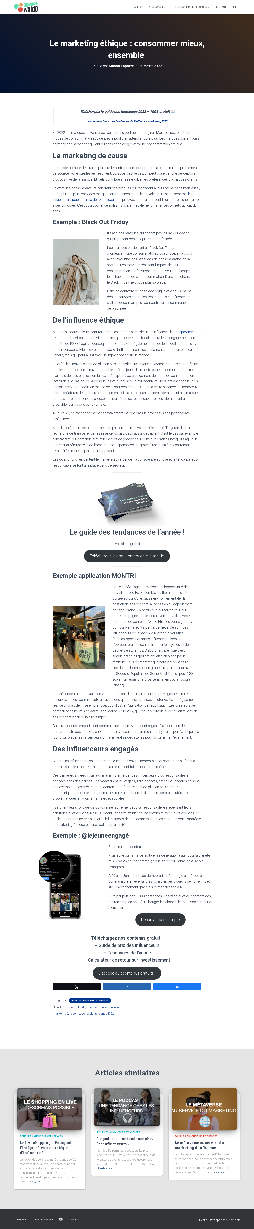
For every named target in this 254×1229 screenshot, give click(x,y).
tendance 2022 (104, 1013)
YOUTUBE (60, 1219)
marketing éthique (65, 1013)
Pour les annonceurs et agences (90, 1000)
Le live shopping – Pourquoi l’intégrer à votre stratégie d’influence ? (45, 1147)
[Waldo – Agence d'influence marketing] (25, 7)
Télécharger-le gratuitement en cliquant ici (127, 556)
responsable (85, 1013)
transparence (183, 332)
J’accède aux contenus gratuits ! (127, 973)
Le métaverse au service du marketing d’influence (199, 1145)
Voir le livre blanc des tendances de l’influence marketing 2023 (127, 121)
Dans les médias (43, 1219)
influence (116, 1007)
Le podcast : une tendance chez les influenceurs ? (125, 1141)
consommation (99, 1007)
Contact (73, 1219)
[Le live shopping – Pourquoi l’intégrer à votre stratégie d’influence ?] (49, 1108)
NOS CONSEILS (157, 7)
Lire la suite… (34, 1182)
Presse (21, 1219)
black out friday (77, 1007)
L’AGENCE (138, 7)
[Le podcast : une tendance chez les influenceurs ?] (127, 1106)
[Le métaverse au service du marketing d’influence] (204, 1108)
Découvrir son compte (160, 919)
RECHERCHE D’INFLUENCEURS (190, 7)
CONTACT (220, 7)
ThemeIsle (233, 1220)
